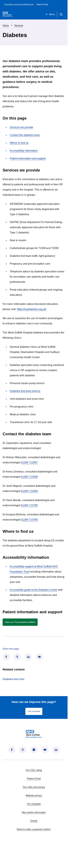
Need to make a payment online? (34, 829)
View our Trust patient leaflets (20, 622)
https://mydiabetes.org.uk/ (31, 309)
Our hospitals (34, 803)
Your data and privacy (34, 787)
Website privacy (34, 795)
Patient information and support (28, 158)
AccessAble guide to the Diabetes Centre (33, 589)
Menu (52, 14)
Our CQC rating (34, 770)
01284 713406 (29, 491)
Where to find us (19, 142)
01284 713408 (29, 476)
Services (18, 25)
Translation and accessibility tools (19, 4)
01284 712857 (29, 462)
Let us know (34, 711)
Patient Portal (42, 4)
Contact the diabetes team (25, 135)
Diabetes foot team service (25, 391)
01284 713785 (29, 505)
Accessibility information (24, 150)
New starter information (34, 812)
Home (6, 25)
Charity (33, 820)
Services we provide (21, 127)
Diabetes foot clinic (14, 679)
